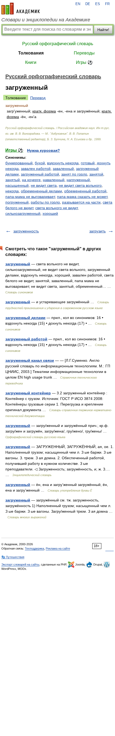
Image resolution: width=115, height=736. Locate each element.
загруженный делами (25, 318)
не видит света (44, 185)
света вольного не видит (56, 208)
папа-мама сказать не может (82, 196)
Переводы (84, 53)
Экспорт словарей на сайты (20, 564)
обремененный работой (85, 191)
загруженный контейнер (28, 393)
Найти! (103, 30)
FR (107, 4)
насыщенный (17, 185)
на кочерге (31, 180)
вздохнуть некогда (63, 163)
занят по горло (74, 174)
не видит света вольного (80, 185)
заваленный (63, 168)
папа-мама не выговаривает (30, 196)
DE (87, 4)
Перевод (37, 98)
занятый (12, 180)
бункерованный (19, 163)
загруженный (17, 264)
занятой (96, 174)
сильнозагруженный (22, 213)
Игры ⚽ (84, 62)
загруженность (26, 231)
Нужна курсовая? (43, 150)
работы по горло (45, 202)
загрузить (97, 231)
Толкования (31, 53)
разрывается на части (81, 202)
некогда (12, 191)
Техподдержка (34, 548)
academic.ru (20, 8)
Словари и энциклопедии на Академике (45, 19)
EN (77, 4)
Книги (30, 62)
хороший (50, 213)
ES (97, 4)
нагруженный (78, 180)
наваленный (53, 180)
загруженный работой (40, 174)
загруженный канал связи (29, 360)
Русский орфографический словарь (57, 43)
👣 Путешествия (12, 557)
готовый (88, 163)
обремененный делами (41, 191)
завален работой (36, 168)
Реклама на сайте (58, 548)
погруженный (17, 202)
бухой (40, 163)
